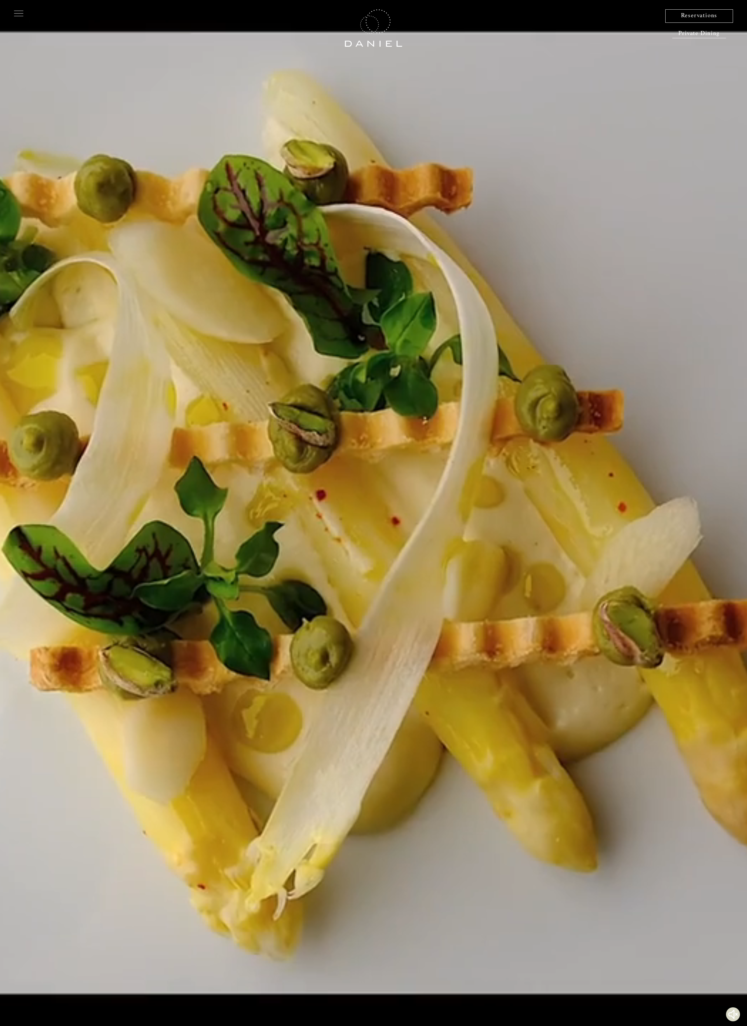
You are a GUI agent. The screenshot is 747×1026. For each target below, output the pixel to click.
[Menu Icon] (18, 12)
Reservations (699, 16)
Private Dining (699, 34)
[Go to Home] (373, 28)
